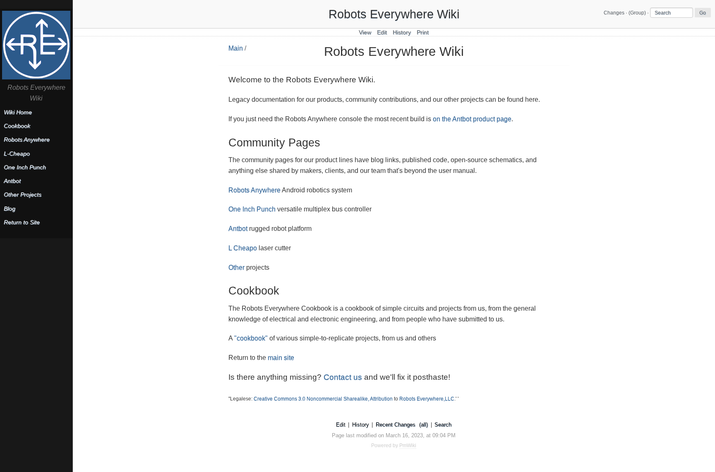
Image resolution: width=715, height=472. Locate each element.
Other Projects (22, 195)
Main (235, 48)
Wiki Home (18, 112)
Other (236, 267)
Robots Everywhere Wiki (394, 14)
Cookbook (17, 126)
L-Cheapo (17, 154)
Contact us (343, 377)
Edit (382, 32)
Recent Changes (395, 425)
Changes (614, 12)
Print (423, 32)
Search (442, 425)
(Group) (637, 12)
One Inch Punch (252, 209)
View (365, 32)
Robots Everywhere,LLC (426, 399)
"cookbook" (251, 338)
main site (281, 357)
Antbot (237, 228)
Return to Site (22, 222)
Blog (9, 209)
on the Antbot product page (472, 118)
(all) (423, 425)
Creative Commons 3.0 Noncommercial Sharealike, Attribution (323, 399)
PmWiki (407, 445)
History (402, 32)
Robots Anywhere (254, 190)
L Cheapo (242, 248)
